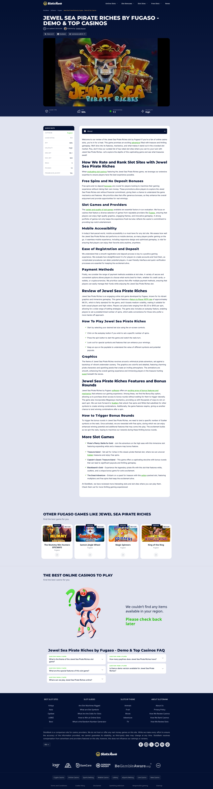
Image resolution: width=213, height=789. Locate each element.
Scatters (115, 403)
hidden (90, 455)
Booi (51, 721)
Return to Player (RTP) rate (141, 299)
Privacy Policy (159, 709)
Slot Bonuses (126, 3)
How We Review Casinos (159, 713)
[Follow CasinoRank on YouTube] (157, 744)
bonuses (108, 186)
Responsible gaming (140, 786)
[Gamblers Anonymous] (68, 765)
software (115, 390)
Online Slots (110, 3)
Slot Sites (141, 3)
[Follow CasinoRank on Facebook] (141, 744)
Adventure (127, 717)
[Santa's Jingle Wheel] (90, 541)
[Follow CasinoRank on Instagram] (146, 744)
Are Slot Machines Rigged (89, 705)
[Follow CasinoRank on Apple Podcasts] (167, 744)
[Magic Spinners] (123, 541)
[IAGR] (56, 765)
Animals (128, 705)
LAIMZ (51, 717)
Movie (127, 713)
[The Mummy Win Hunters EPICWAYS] (57, 541)
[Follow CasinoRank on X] (151, 744)
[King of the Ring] (156, 541)
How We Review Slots (160, 721)
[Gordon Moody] (103, 765)
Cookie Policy (80, 786)
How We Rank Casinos (159, 717)
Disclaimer (97, 786)
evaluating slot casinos (97, 172)
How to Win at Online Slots (89, 717)
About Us (160, 705)
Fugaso (70, 133)
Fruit (128, 709)
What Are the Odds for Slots (89, 713)
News (167, 3)
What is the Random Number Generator (89, 721)
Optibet (51, 713)
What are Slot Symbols (89, 709)
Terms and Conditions (59, 786)
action (144, 475)
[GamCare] (83, 765)
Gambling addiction (116, 786)
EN (46, 744)
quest (84, 374)
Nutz (51, 709)
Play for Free (106, 72)
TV (128, 721)
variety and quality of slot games (99, 209)
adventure (136, 142)
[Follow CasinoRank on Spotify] (162, 744)
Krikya (51, 705)
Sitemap (159, 786)
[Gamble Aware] (133, 765)
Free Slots (155, 3)
